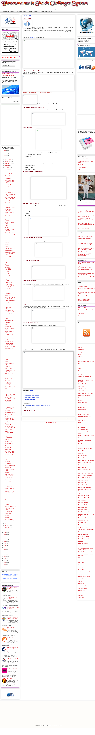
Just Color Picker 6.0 (9, 501)
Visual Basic (80, 567)
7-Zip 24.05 (7, 404)
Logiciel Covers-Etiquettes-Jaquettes (86, 460)
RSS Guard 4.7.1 (8, 200)
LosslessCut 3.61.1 (8, 238)
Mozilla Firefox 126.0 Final (10, 443)
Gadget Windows (82, 425)
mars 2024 (7, 525)
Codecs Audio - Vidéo (82, 370)
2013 (5, 554)
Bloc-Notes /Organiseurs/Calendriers (86, 361)
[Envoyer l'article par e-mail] (25, 407)
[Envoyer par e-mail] (24, 403)
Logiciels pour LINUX (82, 500)
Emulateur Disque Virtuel (83, 414)
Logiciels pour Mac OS (83, 502)
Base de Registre (81, 359)
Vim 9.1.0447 (7, 227)
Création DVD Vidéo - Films (84, 390)
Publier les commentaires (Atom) (51, 422)
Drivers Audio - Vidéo (82, 397)
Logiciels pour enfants (83, 509)
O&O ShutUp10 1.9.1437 (10, 320)
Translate (12, 67)
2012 (5, 556)
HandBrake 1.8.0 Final (9, 326)
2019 (5, 541)
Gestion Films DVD (82, 427)
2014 (5, 552)
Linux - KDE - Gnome (82, 455)
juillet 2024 (7, 167)
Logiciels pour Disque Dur (83, 495)
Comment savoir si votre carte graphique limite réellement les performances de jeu (84, 240)
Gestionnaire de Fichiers (83, 429)
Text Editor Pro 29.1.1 (9, 477)
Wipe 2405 (7, 515)
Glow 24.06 (7, 271)
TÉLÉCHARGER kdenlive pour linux (32, 395)
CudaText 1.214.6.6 (8, 260)
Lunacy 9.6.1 (7, 240)
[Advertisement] (10, 124)
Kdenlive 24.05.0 (8, 184)
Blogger (60, 725)
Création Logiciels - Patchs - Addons (85, 393)
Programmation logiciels (83, 534)
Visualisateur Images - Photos (84, 571)
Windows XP (81, 595)
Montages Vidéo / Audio (45, 405)
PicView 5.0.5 (10, 637)
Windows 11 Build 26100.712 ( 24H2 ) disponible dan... (9, 285)
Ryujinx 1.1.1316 (8, 366)
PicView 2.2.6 (7, 472)
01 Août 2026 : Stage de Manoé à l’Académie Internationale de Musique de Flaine (86, 211)
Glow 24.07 (7, 225)
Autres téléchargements (30, 399)
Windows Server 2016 (82, 590)
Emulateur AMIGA (82, 405)
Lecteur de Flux (81, 453)
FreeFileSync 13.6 (8, 511)
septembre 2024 (8, 163)
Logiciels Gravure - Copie (83, 484)
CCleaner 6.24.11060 (9, 282)
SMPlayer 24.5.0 (8, 449)
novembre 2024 (8, 159)
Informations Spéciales (83, 437)
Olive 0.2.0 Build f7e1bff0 (10, 386)
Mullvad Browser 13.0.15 (10, 412)
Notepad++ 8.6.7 (8, 467)
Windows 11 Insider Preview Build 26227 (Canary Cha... (9, 177)
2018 (5, 543)
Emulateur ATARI (81, 407)
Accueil (48, 418)
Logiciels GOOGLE (82, 482)
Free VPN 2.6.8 (8, 463)
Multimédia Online (82, 522)
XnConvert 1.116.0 (82, 167)
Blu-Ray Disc (80, 363)
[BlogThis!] (25, 403)
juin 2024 (7, 169)
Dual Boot (80, 400)
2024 (5, 155)
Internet (80, 443)
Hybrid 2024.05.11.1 (9, 499)
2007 (5, 567)
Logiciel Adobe (81, 457)
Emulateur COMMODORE (83, 412)
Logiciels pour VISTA (82, 507)
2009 (5, 562)
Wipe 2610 (9, 678)
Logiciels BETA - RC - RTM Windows (85, 477)
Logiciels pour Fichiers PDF (84, 497)
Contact (30, 11)
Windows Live (81, 583)
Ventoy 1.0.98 (7, 354)
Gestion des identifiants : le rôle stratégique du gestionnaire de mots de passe (86, 245)
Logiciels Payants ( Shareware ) (84, 487)
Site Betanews (81, 313)
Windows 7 (80, 578)
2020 (5, 539)
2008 (5, 564)
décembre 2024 (8, 157)
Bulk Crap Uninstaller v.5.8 (10, 465)
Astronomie (80, 356)
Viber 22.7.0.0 (7, 392)
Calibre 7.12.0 (7, 190)
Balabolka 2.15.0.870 (9, 244)
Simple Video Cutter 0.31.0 (10, 506)
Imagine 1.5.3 (7, 322)
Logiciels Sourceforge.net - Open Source (33, 405)
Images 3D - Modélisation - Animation (86, 435)
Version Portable (81, 564)
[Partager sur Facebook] (28, 403)
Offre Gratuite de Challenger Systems (86, 529)
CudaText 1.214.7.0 (8, 173)
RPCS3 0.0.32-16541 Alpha (10, 248)
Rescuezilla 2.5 (8, 447)
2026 (5, 150)
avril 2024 (7, 523)
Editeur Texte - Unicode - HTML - (85, 402)
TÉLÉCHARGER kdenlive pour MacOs (32, 397)
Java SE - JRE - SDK (82, 446)
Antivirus (80, 354)
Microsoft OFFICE (82, 517)
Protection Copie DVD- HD (83, 536)
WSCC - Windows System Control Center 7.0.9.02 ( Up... (10, 375)
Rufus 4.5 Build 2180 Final (10, 300)
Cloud (79, 368)
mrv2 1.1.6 (7, 439)
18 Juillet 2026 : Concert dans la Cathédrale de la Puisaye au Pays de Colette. (85, 220)
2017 (5, 545)
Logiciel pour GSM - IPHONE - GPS (85, 473)
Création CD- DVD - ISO (83, 388)
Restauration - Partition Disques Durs (86, 538)
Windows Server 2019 (82, 593)
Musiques (80, 524)
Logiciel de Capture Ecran (83, 464)
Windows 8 (80, 581)
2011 (5, 558)
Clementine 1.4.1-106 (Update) (84, 158)
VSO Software (81, 562)
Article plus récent (27, 418)
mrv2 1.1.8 (7, 246)
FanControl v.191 (8, 356)
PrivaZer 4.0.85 (8, 513)
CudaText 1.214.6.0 (8, 429)
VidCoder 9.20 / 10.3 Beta (10, 346)
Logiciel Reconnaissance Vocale (84, 462)
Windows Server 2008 (82, 585)
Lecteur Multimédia (82, 450)
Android (80, 347)
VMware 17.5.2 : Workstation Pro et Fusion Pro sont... (9, 407)
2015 (5, 549)
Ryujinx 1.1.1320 (8, 295)
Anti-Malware (81, 349)
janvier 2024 (7, 530)
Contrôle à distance (82, 386)
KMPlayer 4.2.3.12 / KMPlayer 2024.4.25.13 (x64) (10, 420)
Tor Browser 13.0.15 (9, 441)
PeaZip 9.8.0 (7, 495)
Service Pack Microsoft (83, 543)
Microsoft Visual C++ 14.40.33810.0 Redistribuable (9, 307)
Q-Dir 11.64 (7, 497)
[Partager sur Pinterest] (29, 403)
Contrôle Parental (82, 383)
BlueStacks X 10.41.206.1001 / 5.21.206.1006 (9, 268)
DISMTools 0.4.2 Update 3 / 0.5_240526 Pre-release (10, 253)
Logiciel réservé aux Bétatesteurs (85, 475)
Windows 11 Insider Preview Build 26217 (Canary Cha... (9, 383)
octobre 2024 (8, 161)
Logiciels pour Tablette (83, 504)
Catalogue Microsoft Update (21, 11)
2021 (5, 537)
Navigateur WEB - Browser (83, 527)
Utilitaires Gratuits (82, 560)
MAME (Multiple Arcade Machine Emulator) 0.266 (10, 181)
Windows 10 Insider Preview (84, 576)
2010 (5, 560)
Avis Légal (36, 11)
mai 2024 (7, 172)
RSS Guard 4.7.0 (8, 410)
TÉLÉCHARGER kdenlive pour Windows (33, 393)
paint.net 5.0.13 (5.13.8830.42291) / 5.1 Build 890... (10, 433)
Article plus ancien (70, 418)
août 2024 (7, 165)
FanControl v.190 (8, 414)
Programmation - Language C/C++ (85, 531)
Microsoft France (82, 307)
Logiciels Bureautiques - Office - (85, 480)
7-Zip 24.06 (7, 242)
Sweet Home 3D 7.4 (9, 192)
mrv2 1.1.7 (7, 324)
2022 (5, 534)
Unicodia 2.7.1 (7, 352)
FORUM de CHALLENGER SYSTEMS (46, 11)
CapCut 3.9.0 (7, 445)
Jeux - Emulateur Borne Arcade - (85, 448)
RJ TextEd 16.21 (8, 380)
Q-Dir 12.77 (80, 169)
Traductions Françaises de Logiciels (85, 551)
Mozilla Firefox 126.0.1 (9, 232)
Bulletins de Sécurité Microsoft (84, 366)
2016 (5, 547)
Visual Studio (81, 569)
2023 (5, 532)
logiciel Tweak (81, 597)
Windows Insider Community (8, 11)
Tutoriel (79, 557)
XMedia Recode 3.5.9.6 (9, 341)
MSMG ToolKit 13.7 (9, 250)
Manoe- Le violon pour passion (84, 318)
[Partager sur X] (26, 403)
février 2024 (7, 527)
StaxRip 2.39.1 (7, 461)
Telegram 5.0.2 (8, 262)
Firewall (79, 422)
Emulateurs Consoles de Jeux (84, 416)
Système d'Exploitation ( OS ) (84, 546)
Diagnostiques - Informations (84, 395)
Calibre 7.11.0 (7, 273)
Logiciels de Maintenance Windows (85, 493)
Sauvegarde (80, 541)
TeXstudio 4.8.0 (8, 479)
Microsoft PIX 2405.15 (9, 378)
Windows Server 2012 (82, 588)
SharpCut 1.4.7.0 (8, 361)
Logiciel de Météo (82, 467)
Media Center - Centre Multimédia (85, 511)
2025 (5, 153)
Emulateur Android (82, 409)
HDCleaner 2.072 (8, 517)
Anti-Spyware (81, 352)
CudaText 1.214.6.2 (8, 368)
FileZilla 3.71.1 (81, 164)
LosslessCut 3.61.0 (8, 416)
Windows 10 (80, 574)
